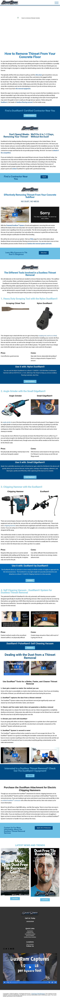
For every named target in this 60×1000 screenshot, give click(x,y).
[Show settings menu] (52, 982)
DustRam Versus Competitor (30, 937)
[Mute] (49, 982)
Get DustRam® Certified (30, 934)
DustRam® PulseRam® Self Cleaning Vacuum (30, 643)
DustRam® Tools (30, 932)
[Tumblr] (9, 949)
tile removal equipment (23, 88)
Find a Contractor (30, 944)
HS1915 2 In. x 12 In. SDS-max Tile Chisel (27, 373)
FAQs (31, 239)
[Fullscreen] (55, 982)
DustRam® (4, 102)
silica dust (38, 75)
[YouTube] (11, 949)
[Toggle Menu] (56, 3)
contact (14, 169)
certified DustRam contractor (11, 800)
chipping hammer (9, 525)
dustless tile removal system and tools (39, 243)
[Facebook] (13, 949)
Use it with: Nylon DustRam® (30, 366)
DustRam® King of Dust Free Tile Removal (10, 2)
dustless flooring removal (24, 102)
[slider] (16, 674)
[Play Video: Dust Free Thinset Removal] (15, 215)
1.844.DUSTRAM (30, 921)
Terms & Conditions (30, 935)
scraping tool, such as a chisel (47, 335)
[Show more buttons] (27, 674)
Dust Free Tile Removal (38, 993)
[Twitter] (6, 949)
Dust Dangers (30, 930)
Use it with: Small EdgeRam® (30, 462)
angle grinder (7, 422)
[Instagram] (4, 949)
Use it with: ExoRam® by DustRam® (30, 565)
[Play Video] (4, 982)
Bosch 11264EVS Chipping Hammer (29, 574)
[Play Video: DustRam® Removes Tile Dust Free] (16, 666)
